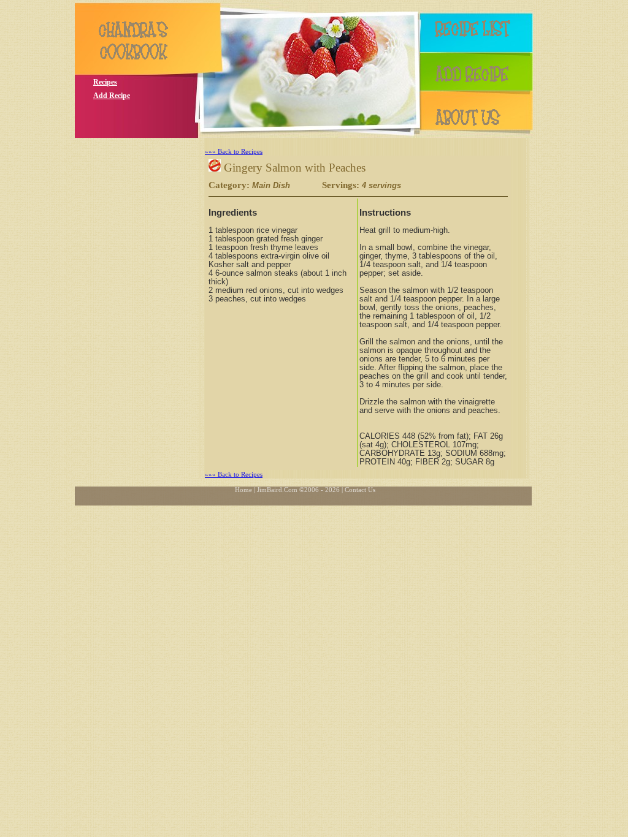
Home (243, 489)
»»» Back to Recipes (233, 151)
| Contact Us (358, 489)
